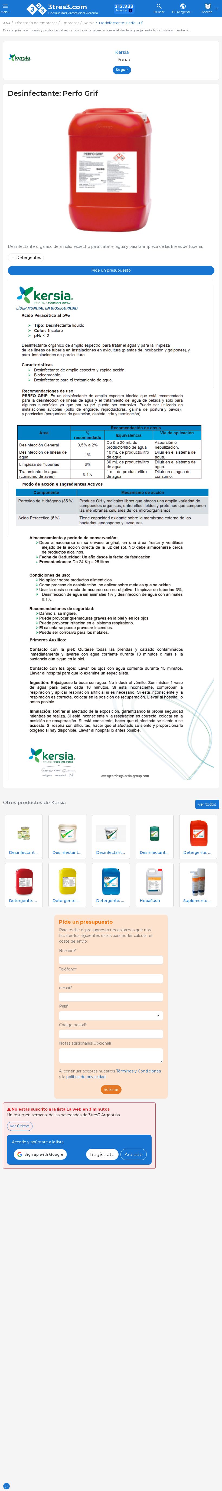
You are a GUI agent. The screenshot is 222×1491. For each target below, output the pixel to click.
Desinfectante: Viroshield (154, 852)
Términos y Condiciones (138, 1071)
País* (63, 1006)
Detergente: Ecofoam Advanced (111, 900)
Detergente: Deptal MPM (67, 900)
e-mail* (65, 987)
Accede (134, 1154)
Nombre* (67, 950)
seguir (122, 70)
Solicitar (111, 1089)
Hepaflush (150, 900)
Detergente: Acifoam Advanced (198, 852)
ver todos (207, 804)
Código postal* (72, 1024)
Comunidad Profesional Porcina (73, 13)
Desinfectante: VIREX (67, 852)
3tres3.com (67, 7)
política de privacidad (86, 1076)
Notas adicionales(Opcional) (85, 1043)
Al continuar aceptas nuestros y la (110, 1074)
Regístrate (102, 1154)
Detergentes (28, 257)
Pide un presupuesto (111, 270)
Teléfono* (68, 969)
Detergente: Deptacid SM (24, 900)
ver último (19, 1126)
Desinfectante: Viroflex (111, 852)
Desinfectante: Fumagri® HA (24, 852)
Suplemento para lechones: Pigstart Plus (198, 900)
